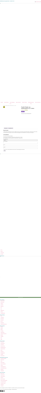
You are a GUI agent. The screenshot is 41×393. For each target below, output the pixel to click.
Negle (1, 339)
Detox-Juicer (2, 373)
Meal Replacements (3, 347)
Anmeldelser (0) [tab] (10, 128)
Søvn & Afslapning (12, 102)
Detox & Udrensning (37, 102)
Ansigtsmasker (2, 332)
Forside (4, 105)
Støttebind (2, 369)
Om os (10, 103)
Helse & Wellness (6, 102)
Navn (4, 144)
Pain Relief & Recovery (31, 102)
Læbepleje (2, 336)
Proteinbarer (2, 344)
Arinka (1, 361)
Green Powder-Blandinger (4, 380)
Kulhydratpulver (3, 343)
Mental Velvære (3, 300)
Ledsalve (2, 365)
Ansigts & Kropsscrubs (3, 333)
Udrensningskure (3, 376)
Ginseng (2, 311)
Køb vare (23, 111)
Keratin (1, 350)
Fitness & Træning (24, 102)
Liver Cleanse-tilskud (3, 381)
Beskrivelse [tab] (5, 128)
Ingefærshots (2, 310)
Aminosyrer (2, 351)
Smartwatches (2, 355)
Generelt (2, 102)
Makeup (2, 329)
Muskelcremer (2, 359)
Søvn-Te (2, 321)
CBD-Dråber (2, 322)
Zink (1, 307)
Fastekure (2, 377)
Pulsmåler (2, 354)
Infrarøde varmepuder (3, 358)
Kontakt (2, 251)
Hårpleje (2, 328)
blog (30, 103)
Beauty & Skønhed (18, 102)
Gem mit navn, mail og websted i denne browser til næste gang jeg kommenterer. (14, 149)
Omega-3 (2, 303)
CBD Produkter (2, 362)
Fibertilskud (2, 384)
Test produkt (2, 252)
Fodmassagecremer (3, 366)
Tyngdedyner (2, 317)
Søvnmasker (2, 318)
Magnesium (2, 306)
